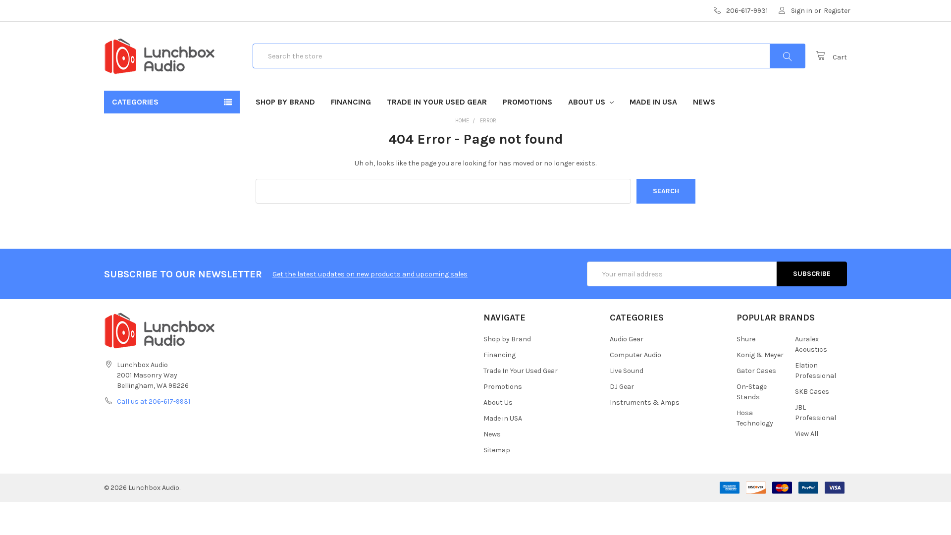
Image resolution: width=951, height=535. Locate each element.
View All (806, 433)
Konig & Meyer (760, 355)
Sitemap (496, 450)
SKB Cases (812, 391)
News (704, 102)
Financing (351, 102)
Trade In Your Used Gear (437, 102)
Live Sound (626, 371)
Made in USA (653, 102)
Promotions (527, 102)
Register (837, 10)
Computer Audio (635, 355)
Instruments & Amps (645, 402)
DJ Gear (622, 386)
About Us (587, 102)
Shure (746, 339)
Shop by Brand (285, 102)
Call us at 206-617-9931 (153, 401)
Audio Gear (626, 339)
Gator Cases (756, 371)
